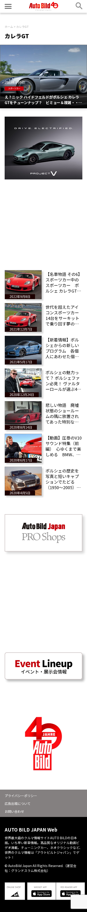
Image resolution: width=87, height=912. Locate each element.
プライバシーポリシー (21, 795)
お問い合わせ (14, 811)
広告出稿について (18, 803)
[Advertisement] (43, 222)
